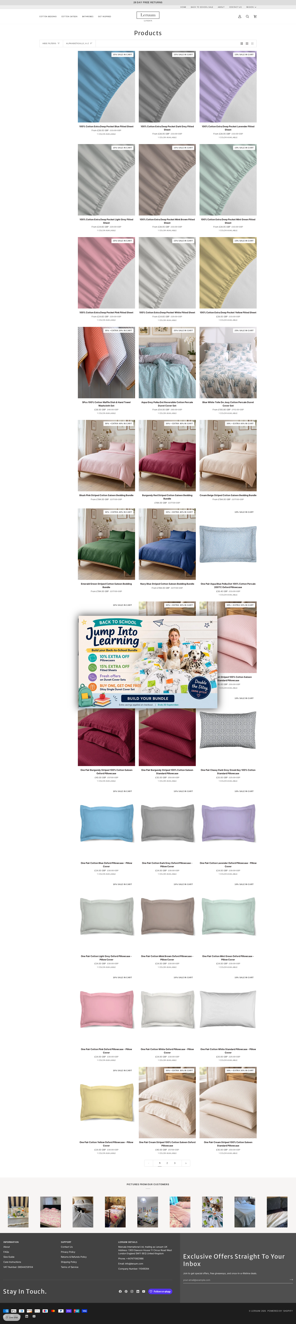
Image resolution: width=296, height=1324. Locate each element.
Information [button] (11, 1242)
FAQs (6, 1252)
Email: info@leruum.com (130, 1263)
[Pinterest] (126, 1291)
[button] (49, 16)
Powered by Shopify (280, 1311)
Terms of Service (69, 1267)
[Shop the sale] (148, 662)
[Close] (212, 622)
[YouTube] (143, 1291)
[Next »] (186, 1163)
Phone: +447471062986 (131, 1258)
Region (250, 7)
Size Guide (8, 1257)
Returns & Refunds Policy (74, 1257)
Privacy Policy (68, 1252)
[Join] (290, 1279)
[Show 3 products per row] (247, 43)
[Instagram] (132, 1291)
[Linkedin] (137, 1291)
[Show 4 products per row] (253, 43)
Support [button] (66, 1242)
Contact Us (67, 1246)
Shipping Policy (69, 1262)
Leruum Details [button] (128, 1242)
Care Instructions (12, 1262)
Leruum (255, 1311)
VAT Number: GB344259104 (18, 1267)
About (6, 1246)
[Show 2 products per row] (242, 43)
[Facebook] (120, 1291)
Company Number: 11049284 (133, 1268)
